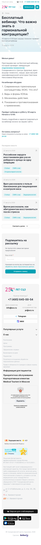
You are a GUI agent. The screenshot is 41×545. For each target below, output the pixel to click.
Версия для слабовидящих (22, 511)
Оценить (20, 401)
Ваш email (9, 255)
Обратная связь (7, 2)
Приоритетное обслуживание (18, 375)
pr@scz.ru (29, 310)
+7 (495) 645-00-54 (31, 2)
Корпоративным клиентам (16, 378)
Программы (7, 346)
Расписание (7, 340)
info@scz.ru (11, 308)
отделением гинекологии (13, 68)
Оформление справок (11, 350)
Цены (5, 343)
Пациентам (7, 356)
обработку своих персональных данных (19, 267)
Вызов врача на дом (10, 353)
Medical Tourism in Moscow (16, 382)
